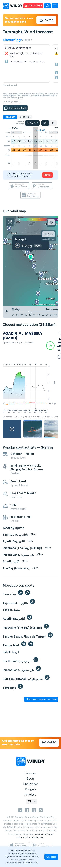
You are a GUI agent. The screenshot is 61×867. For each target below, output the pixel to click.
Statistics (25, 117)
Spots (30, 778)
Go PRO (49, 20)
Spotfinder (30, 784)
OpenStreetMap (40, 304)
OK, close (51, 857)
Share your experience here (41, 699)
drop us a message (43, 834)
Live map (30, 773)
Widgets (30, 789)
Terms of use (37, 837)
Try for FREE (35, 6)
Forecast (9, 117)
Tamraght (20, 239)
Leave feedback (17, 108)
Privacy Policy (23, 837)
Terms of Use (30, 863)
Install (47, 175)
